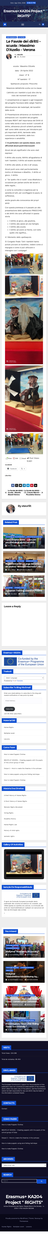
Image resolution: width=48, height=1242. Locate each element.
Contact (4, 1108)
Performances (11, 37)
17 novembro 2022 (15, 1005)
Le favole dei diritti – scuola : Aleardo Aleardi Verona (16, 493)
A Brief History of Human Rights (15, 795)
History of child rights (12, 830)
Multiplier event (9, 733)
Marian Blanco (25, 570)
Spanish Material (31, 561)
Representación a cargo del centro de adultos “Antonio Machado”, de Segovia (23, 567)
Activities (21, 37)
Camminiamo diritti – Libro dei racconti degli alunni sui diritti (20, 541)
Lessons (7, 739)
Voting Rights (9, 813)
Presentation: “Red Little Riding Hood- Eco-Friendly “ (22, 1025)
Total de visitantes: (8, 1059)
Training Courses (20, 587)
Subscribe (9, 709)
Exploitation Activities (34, 537)
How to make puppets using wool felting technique (22, 774)
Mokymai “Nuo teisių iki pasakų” (22, 951)
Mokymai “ (21, 977)
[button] (39, 24)
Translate (20, 681)
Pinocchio (9, 970)
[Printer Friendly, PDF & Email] (16, 458)
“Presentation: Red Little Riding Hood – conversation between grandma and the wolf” (22, 1001)
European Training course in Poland (23, 590)
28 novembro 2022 (15, 955)
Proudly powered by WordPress (17, 1218)
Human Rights (9, 727)
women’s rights (9, 836)
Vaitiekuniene (32, 955)
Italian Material (20, 537)
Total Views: (6, 1053)
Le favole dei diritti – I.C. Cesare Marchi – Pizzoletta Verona (32, 493)
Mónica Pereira (32, 1005)
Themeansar (24, 1221)
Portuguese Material (27, 995)
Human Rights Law (10, 824)
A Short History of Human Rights (15, 801)
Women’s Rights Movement (13, 807)
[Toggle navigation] (22, 24)
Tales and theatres (12, 945)
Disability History (10, 819)
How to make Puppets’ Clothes (15, 754)
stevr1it (20, 55)
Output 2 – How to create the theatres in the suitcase (23, 768)
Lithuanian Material (12, 948)
